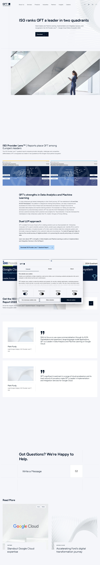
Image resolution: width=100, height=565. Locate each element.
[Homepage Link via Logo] (6, 4)
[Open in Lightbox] (46, 182)
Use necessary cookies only (29, 300)
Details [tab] (50, 268)
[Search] (85, 4)
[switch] (42, 294)
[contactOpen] (76, 471)
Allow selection (50, 300)
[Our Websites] (88, 4)
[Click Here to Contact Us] (92, 4)
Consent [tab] (28, 269)
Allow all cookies (71, 300)
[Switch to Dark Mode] (96, 4)
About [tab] (72, 268)
